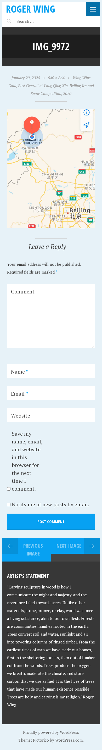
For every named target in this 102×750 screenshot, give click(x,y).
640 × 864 (56, 77)
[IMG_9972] (51, 226)
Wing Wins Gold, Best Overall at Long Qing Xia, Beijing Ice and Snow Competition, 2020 (51, 85)
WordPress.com (69, 740)
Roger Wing (30, 8)
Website (20, 415)
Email (19, 393)
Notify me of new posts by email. (50, 504)
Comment (23, 291)
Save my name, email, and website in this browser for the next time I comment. (27, 461)
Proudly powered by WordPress (51, 732)
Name (19, 371)
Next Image (68, 545)
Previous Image (33, 549)
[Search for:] (38, 21)
